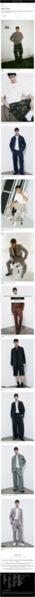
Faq (8, 581)
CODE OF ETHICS (19, 579)
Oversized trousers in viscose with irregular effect (9, 495)
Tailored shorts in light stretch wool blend (8, 389)
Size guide (9, 584)
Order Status (10, 585)
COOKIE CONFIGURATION (20, 582)
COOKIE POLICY (20, 575)
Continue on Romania (17, 298)
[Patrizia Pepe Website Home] (2, 4)
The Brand (14, 575)
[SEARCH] (27, 4)
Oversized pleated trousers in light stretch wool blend (10, 442)
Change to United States (17, 300)
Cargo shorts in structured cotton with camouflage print (10, 123)
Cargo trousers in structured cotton (7, 229)
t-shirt (16, 569)
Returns (9, 578)
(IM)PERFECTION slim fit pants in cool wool (8, 282)
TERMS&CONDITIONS (21, 578)
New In (4, 575)
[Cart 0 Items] (33, 4)
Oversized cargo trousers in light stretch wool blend (10, 176)
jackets (10, 568)
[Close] (33, 1)
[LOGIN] (29, 4)
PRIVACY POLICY (19, 577)
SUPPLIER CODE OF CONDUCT (19, 585)
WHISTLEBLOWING (20, 583)
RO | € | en (24, 580)
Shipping (9, 577)
